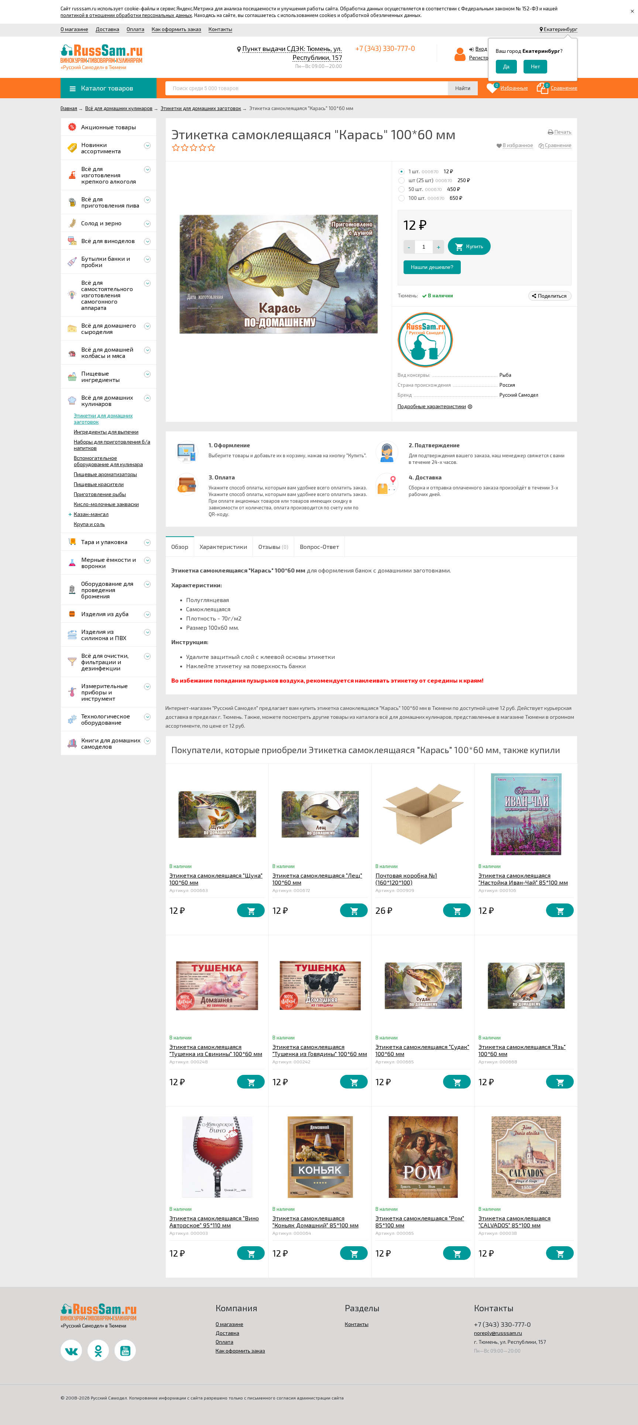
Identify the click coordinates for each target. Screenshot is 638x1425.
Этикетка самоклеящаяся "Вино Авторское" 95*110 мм (214, 1221)
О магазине (74, 29)
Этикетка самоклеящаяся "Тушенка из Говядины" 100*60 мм (319, 1050)
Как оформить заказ (176, 29)
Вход (481, 48)
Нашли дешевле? (432, 267)
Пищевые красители (99, 484)
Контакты (220, 29)
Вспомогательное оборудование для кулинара (108, 461)
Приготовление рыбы (100, 494)
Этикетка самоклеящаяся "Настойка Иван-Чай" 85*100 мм (523, 879)
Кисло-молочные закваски (106, 504)
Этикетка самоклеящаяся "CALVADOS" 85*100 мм (514, 1221)
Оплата (135, 29)
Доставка (107, 29)
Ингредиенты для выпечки (106, 431)
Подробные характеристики (432, 406)
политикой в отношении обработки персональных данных (126, 15)
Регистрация (484, 57)
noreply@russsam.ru (498, 1333)
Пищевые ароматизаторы (105, 474)
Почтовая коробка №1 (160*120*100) (406, 879)
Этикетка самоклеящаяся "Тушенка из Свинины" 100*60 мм (215, 1050)
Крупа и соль (89, 524)
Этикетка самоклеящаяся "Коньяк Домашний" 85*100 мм (315, 1221)
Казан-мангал (91, 514)
